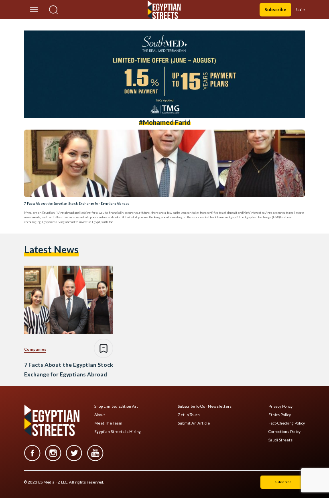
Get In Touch (189, 415)
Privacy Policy (280, 406)
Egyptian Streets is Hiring (117, 431)
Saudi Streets (280, 440)
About (99, 415)
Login (300, 9)
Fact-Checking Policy (286, 423)
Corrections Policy (284, 431)
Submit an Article (194, 423)
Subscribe (275, 9)
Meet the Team (108, 423)
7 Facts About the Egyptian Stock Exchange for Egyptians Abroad (77, 203)
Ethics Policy (279, 415)
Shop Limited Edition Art (116, 406)
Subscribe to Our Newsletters (205, 406)
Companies (35, 349)
